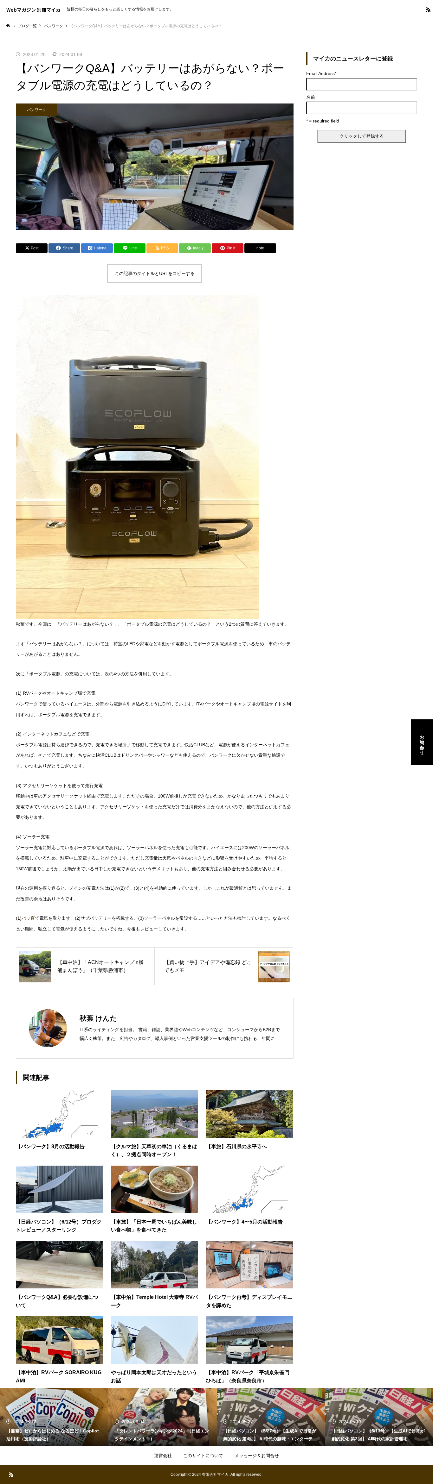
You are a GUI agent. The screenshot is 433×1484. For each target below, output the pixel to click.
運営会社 (163, 1455)
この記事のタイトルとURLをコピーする (155, 273)
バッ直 (28, 918)
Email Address (321, 73)
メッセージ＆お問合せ (257, 1455)
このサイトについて (203, 1455)
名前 (310, 97)
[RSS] (428, 9)
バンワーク (36, 110)
